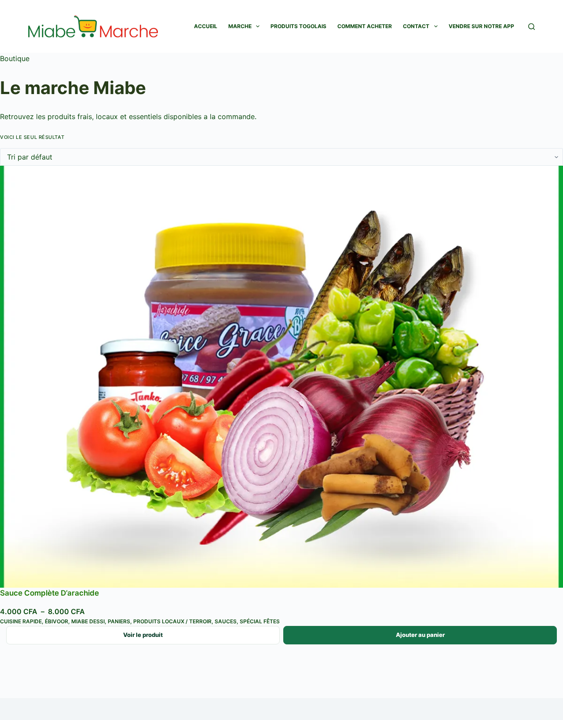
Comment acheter (364, 26)
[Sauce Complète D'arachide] (281, 377)
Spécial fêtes (260, 621)
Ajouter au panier (420, 634)
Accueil (205, 26)
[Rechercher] (531, 26)
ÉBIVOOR (56, 621)
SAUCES (226, 621)
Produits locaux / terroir (172, 621)
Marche (240, 26)
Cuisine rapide (21, 621)
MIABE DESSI (88, 621)
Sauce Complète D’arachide (49, 593)
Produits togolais (298, 26)
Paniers (119, 621)
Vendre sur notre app (481, 26)
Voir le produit (143, 634)
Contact (416, 26)
